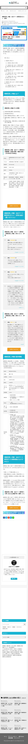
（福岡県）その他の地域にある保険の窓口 (10, 23)
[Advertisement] (14, 536)
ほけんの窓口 (13, 645)
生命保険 (4, 652)
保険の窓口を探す (13, 10)
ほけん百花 (20, 650)
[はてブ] (11, 518)
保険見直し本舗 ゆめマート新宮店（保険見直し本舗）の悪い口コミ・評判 (14, 77)
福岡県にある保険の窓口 (14, 22)
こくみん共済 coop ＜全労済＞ (7, 648)
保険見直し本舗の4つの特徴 (12, 62)
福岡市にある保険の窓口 (6, 656)
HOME (3, 10)
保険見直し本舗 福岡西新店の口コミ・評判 (20, 704)
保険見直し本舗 (6, 24)
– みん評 (22, 344)
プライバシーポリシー (12, 736)
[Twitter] (6, 518)
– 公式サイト (21, 307)
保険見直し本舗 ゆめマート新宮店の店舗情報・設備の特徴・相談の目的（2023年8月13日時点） (14, 66)
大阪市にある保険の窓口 (15, 653)
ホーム (5, 736)
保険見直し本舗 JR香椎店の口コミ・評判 (21, 721)
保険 (7, 10)
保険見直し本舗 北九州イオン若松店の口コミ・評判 (20, 728)
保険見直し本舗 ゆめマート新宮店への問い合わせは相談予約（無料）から (14, 86)
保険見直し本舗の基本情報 (10, 79)
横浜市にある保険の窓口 (15, 652)
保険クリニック (5, 647)
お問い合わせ (21, 736)
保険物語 (8, 652)
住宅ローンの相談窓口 (18, 648)
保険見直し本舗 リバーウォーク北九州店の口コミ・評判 (7, 728)
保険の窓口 (20, 23)
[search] (25, 8)
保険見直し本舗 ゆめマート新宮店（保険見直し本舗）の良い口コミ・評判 (14, 74)
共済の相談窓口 (11, 647)
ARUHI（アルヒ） (5, 650)
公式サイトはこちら (14, 205)
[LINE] (13, 518)
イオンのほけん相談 (13, 650)
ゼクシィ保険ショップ (6, 653)
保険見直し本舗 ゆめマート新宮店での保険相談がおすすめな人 (13, 82)
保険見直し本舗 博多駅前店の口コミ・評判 (20, 713)
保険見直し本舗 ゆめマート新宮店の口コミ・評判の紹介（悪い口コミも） (13, 70)
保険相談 (4, 645)
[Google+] (9, 518)
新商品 (21, 652)
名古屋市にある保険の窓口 (7, 655)
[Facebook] (4, 518)
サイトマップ (17, 737)
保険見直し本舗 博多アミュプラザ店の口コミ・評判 (7, 721)
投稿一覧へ (14, 578)
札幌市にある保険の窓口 (17, 655)
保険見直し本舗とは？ (9, 60)
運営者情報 (10, 737)
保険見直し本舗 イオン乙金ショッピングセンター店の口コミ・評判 (7, 704)
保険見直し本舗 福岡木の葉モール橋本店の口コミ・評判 (7, 713)
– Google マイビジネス (19, 252)
